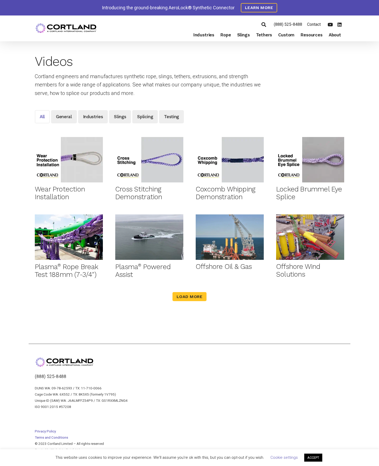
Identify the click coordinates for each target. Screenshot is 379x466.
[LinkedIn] (339, 24)
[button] (264, 24)
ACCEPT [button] (313, 458)
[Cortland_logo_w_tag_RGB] (66, 28)
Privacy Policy (45, 431)
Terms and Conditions (51, 437)
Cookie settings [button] (284, 457)
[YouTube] (330, 24)
